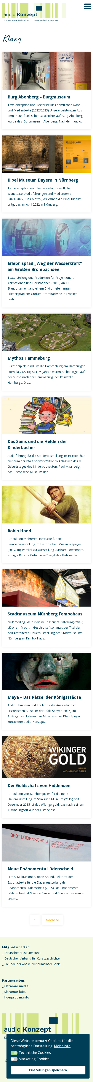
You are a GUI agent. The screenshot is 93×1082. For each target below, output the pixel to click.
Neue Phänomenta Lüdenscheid (40, 869)
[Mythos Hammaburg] (46, 332)
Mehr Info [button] (62, 1045)
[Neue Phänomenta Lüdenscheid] (46, 842)
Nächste (52, 920)
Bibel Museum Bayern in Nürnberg (43, 180)
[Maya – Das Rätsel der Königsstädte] (46, 671)
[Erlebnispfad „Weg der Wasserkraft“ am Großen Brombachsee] (46, 237)
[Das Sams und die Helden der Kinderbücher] (46, 415)
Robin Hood (19, 531)
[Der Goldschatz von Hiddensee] (46, 756)
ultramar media (16, 986)
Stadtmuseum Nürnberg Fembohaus (45, 614)
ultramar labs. (15, 992)
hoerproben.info (16, 997)
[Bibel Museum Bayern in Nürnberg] (46, 153)
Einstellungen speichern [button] (48, 1070)
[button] (14, 1053)
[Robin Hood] (46, 504)
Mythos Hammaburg (29, 358)
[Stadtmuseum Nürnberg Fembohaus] (46, 587)
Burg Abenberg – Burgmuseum (39, 97)
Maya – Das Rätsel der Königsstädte (44, 697)
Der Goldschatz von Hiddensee (39, 785)
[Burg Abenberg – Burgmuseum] (46, 70)
